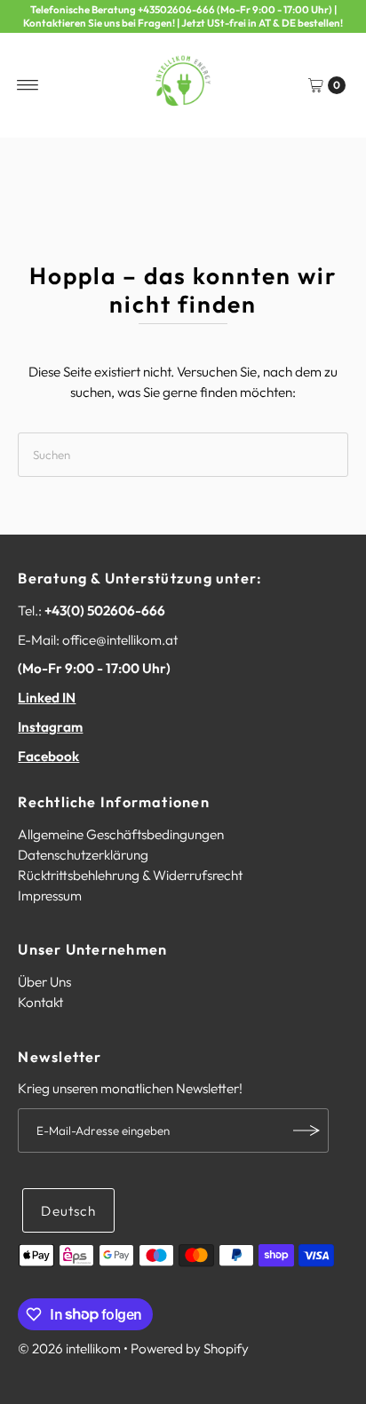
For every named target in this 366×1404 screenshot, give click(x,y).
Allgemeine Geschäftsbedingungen (121, 834)
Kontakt (40, 1002)
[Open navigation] (28, 85)
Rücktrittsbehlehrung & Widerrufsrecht (130, 875)
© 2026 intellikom (69, 1348)
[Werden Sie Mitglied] (306, 1130)
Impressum (50, 895)
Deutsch (68, 1210)
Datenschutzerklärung (83, 854)
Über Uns (44, 981)
